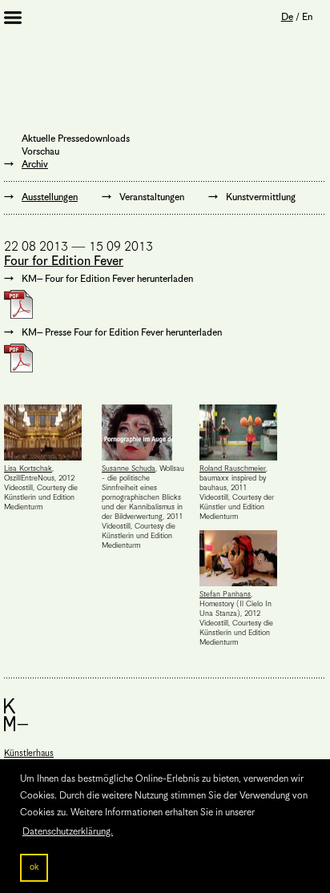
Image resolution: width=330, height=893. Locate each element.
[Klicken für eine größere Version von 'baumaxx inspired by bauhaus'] (242, 432)
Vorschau (40, 152)
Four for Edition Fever (63, 262)
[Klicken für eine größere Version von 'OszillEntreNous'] (47, 432)
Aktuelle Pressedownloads (76, 139)
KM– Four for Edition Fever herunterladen (107, 279)
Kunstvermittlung (261, 197)
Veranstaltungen (151, 197)
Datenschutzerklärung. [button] (67, 832)
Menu (24, 19)
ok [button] (34, 867)
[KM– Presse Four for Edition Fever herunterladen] (113, 358)
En (307, 17)
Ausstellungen (50, 197)
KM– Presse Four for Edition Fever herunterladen (122, 333)
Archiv (35, 165)
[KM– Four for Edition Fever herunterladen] (98, 304)
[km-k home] (164, 714)
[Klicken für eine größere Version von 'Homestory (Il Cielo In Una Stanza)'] (242, 558)
